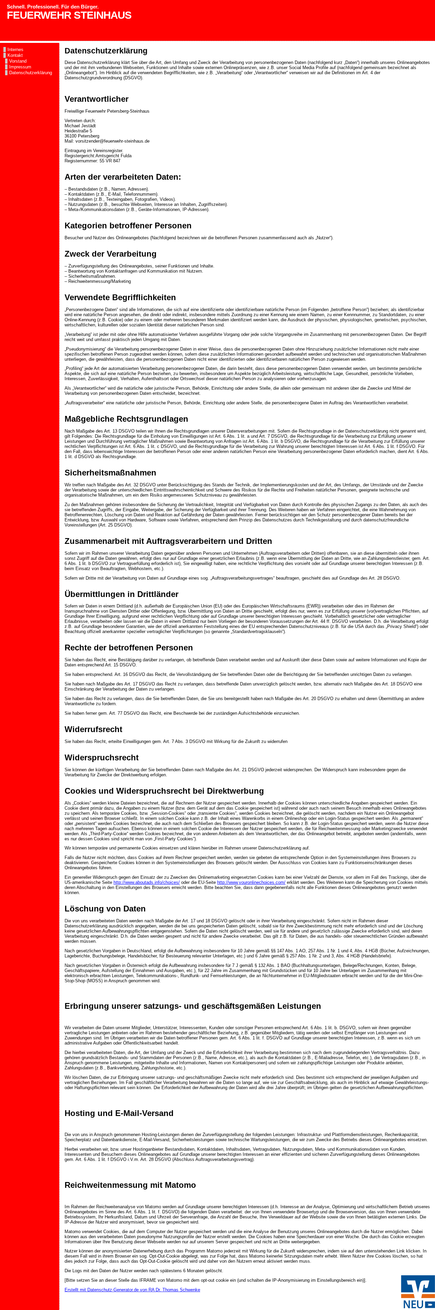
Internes (15, 49)
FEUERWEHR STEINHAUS (69, 15)
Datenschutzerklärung (30, 72)
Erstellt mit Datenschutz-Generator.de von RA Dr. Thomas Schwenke (132, 1289)
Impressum (20, 66)
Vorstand (18, 61)
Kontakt (15, 55)
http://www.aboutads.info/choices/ (147, 882)
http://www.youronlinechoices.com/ (251, 882)
